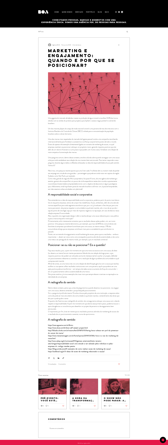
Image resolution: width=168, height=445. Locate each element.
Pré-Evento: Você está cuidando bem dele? (51, 399)
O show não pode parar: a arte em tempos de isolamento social (115, 399)
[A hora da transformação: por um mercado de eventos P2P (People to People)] (84, 386)
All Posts (41, 31)
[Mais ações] (119, 45)
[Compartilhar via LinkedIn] (58, 358)
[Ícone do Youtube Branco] (119, 12)
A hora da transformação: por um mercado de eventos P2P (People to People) (83, 399)
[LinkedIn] (122, 12)
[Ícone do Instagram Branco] (116, 12)
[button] (127, 31)
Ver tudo (127, 375)
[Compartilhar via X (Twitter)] (54, 358)
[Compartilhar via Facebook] (49, 358)
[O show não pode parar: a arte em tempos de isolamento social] (116, 386)
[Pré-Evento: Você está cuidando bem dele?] (52, 386)
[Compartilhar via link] (63, 358)
